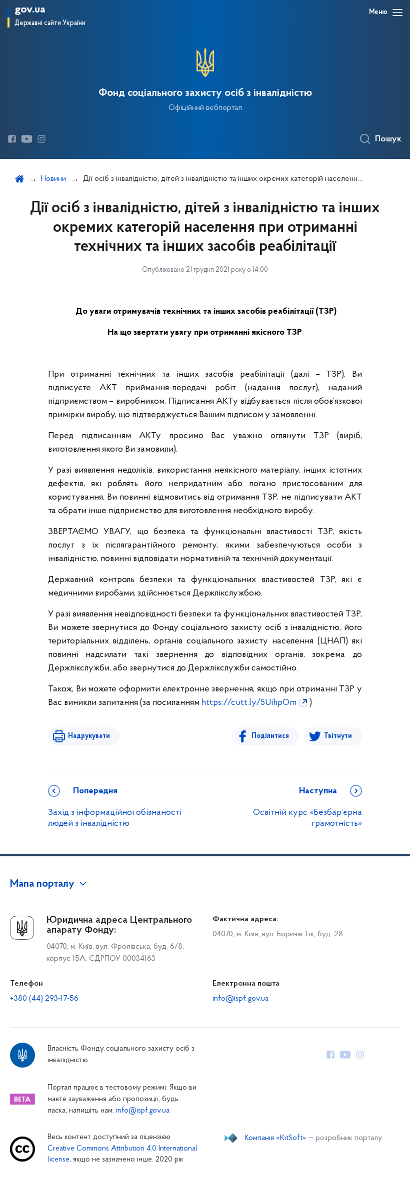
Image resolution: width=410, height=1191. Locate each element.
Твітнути (338, 736)
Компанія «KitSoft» (275, 1138)
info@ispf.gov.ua (240, 999)
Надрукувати (89, 736)
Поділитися (270, 736)
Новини (53, 179)
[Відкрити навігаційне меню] (397, 12)
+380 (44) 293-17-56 (44, 999)
